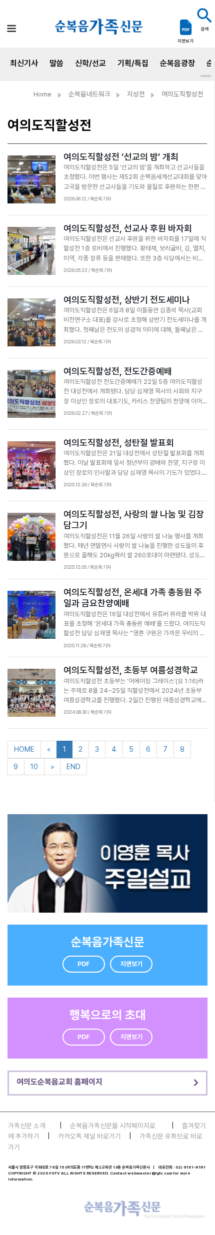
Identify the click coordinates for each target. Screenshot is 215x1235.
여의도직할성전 (183, 94)
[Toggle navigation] (11, 28)
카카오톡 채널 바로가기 (89, 1136)
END (73, 766)
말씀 (57, 63)
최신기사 (24, 63)
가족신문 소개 (27, 1126)
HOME (24, 749)
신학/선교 (90, 63)
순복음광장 (177, 63)
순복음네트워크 (89, 94)
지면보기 (131, 964)
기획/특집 (133, 63)
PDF (84, 964)
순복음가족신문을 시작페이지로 (113, 1126)
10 (34, 766)
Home (43, 94)
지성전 (136, 94)
